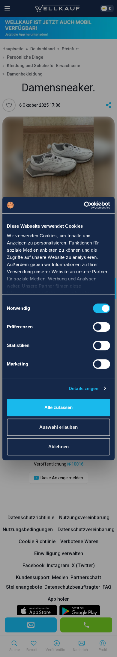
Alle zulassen (58, 407)
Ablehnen (58, 446)
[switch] (101, 327)
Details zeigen (83, 388)
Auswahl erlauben (58, 427)
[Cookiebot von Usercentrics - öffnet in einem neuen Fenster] (84, 205)
